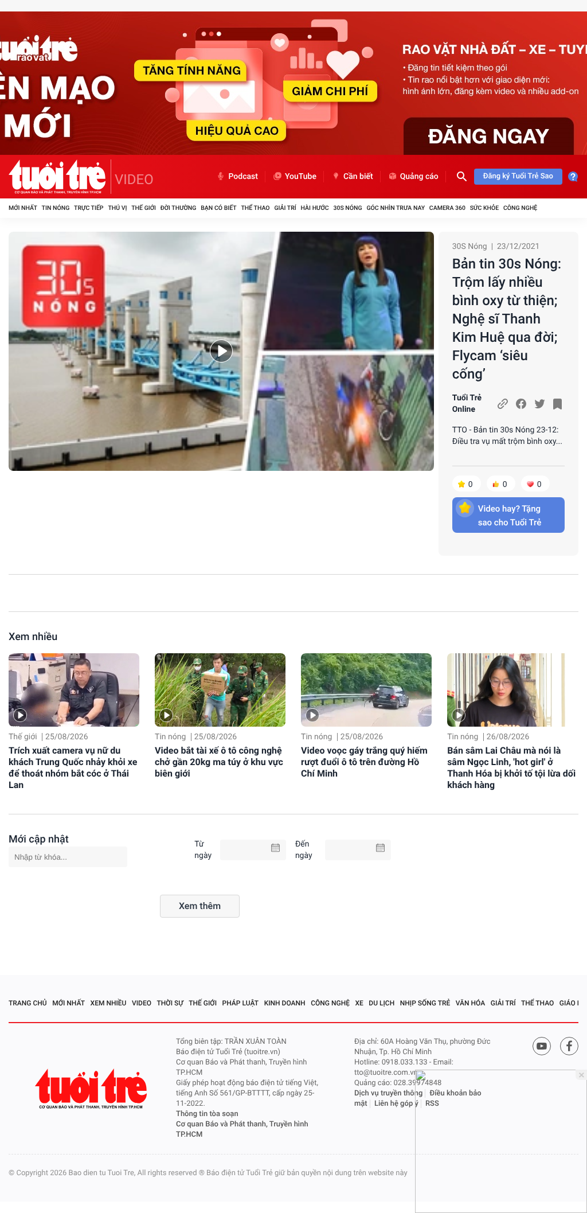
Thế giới (143, 208)
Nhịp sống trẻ (425, 1003)
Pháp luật (240, 1003)
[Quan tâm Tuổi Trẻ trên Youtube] (542, 1046)
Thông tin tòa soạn (207, 1114)
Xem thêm (200, 905)
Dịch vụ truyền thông (388, 1093)
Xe (359, 1003)
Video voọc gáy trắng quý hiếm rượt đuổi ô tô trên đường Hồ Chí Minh (364, 762)
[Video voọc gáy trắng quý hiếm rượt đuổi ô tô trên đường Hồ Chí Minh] (366, 690)
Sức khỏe (484, 208)
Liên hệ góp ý (396, 1103)
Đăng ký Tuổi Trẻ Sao (518, 176)
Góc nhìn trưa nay (395, 208)
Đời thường (179, 208)
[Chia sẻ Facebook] (521, 404)
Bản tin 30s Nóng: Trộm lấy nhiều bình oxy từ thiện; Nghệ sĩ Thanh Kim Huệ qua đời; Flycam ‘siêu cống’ (507, 319)
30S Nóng (347, 208)
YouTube (300, 176)
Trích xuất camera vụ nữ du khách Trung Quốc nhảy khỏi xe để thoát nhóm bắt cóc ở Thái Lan (73, 767)
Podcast (243, 176)
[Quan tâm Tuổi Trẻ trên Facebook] (569, 1046)
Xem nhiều (33, 637)
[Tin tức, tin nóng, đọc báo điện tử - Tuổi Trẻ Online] (60, 176)
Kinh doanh (285, 1003)
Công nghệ (520, 208)
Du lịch (381, 1003)
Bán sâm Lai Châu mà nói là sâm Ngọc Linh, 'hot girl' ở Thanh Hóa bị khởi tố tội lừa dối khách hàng (511, 767)
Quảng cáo (419, 176)
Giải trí (285, 208)
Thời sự (170, 1003)
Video (141, 1003)
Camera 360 (447, 208)
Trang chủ (28, 1003)
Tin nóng (56, 208)
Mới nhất (23, 208)
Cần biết (358, 176)
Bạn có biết (218, 208)
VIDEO (134, 179)
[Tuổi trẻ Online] (92, 1088)
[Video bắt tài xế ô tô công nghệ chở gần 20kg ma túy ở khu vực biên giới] (220, 690)
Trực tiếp (88, 208)
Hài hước (315, 208)
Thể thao (255, 208)
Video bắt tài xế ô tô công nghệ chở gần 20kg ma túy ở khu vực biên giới (219, 762)
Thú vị (117, 208)
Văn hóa (471, 1003)
